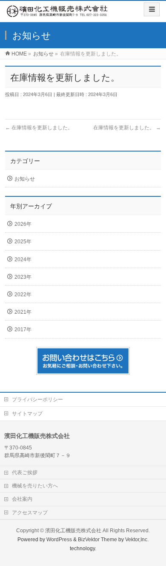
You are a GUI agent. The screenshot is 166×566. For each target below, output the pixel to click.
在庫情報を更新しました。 (39, 128)
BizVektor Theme (97, 540)
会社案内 (22, 499)
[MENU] (152, 9)
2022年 (22, 295)
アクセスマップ (30, 513)
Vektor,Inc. (137, 540)
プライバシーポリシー (37, 400)
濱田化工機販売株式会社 (73, 531)
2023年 (22, 277)
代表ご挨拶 (24, 473)
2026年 (22, 224)
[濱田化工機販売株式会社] (57, 13)
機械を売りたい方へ (35, 486)
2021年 (22, 312)
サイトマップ (27, 414)
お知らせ (24, 179)
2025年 (22, 242)
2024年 (22, 260)
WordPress (59, 540)
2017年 (22, 330)
